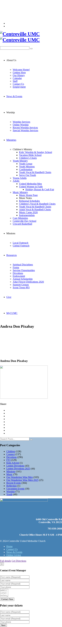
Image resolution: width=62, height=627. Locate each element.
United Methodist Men (30, 183)
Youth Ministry (20, 160)
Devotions (18, 273)
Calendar (17, 78)
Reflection (11, 485)
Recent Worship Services (25, 127)
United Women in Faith (31, 186)
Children (10, 451)
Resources (11, 255)
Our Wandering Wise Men (19, 477)
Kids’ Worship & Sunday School (35, 152)
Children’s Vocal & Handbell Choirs (37, 203)
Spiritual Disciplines (23, 264)
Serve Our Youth (27, 175)
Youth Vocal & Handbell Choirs (35, 172)
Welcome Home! (21, 69)
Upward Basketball (22, 223)
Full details (5, 561)
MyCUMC (11, 313)
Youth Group (25, 163)
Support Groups (21, 284)
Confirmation (25, 169)
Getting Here (19, 72)
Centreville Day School (24, 221)
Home (9, 546)
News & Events (14, 96)
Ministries (11, 140)
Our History (19, 75)
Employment (19, 86)
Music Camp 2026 (28, 212)
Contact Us (18, 84)
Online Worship (21, 124)
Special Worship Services (25, 130)
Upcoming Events (15, 488)
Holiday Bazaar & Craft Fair (39, 189)
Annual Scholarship (23, 279)
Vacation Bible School (30, 155)
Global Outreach (21, 245)
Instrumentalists (27, 215)
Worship (10, 491)
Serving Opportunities (24, 270)
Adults (16, 181)
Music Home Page (28, 195)
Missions (10, 471)
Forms (16, 267)
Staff (15, 81)
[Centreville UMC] (31, 37)
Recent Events (13, 483)
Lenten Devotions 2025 (18, 468)
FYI (8, 460)
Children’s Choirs (28, 158)
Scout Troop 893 (21, 287)
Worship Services (21, 121)
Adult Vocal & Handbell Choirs (35, 209)
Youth (9, 494)
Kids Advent (12, 462)
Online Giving (13, 555)
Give (8, 297)
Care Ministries (20, 218)
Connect (10, 454)
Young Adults (20, 178)
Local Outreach (20, 242)
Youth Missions (27, 166)
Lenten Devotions (15, 465)
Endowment (19, 276)
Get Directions (19, 561)
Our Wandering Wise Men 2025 (22, 480)
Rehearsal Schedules (29, 201)
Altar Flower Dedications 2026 (28, 281)
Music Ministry (20, 192)
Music (9, 474)
